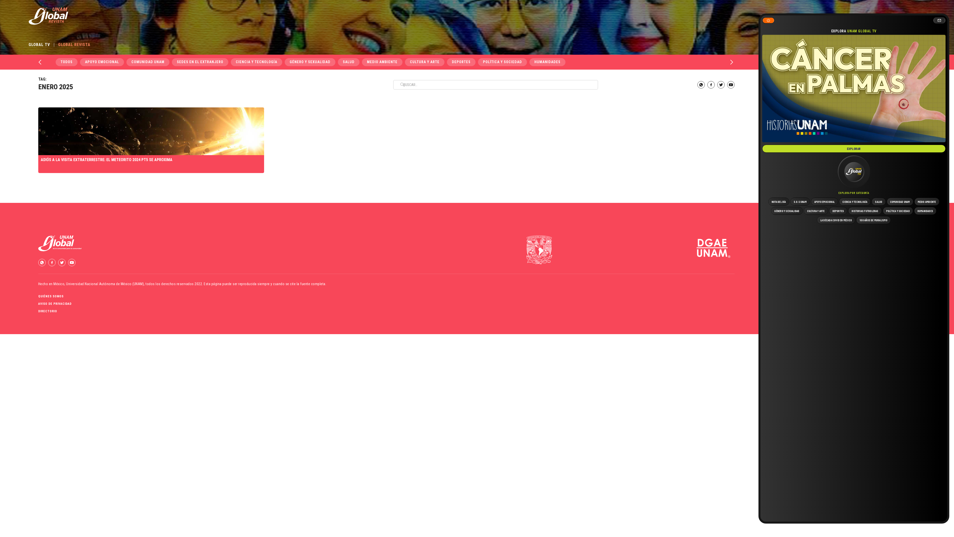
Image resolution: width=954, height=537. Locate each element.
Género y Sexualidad (310, 62)
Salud (349, 62)
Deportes (461, 62)
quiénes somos (51, 296)
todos (67, 62)
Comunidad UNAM (147, 62)
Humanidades (547, 62)
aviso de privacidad (55, 304)
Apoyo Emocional (102, 62)
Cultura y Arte (424, 62)
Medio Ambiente (382, 62)
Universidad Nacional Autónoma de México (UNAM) (105, 284)
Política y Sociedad (502, 62)
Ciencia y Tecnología (256, 62)
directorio (47, 311)
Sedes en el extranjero (200, 62)
